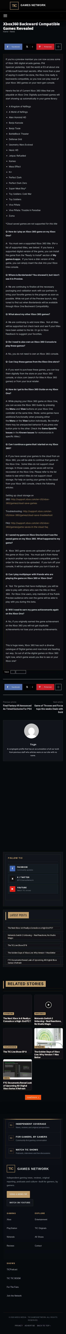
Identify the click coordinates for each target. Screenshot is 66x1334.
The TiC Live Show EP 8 (17, 945)
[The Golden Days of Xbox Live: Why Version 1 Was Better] (48, 1038)
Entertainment (41, 1219)
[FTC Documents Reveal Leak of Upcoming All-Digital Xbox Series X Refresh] (17, 1069)
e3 (13, 672)
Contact (38, 1246)
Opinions (8, 1013)
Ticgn (33, 744)
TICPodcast (12, 1269)
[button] (61, 16)
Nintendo (40, 1013)
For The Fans (13, 1287)
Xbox (6, 1078)
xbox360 (21, 672)
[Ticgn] (33, 731)
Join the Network (14, 1296)
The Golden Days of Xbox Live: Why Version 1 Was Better (31, 953)
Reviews (10, 1246)
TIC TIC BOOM (14, 1278)
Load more (32, 1097)
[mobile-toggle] (5, 16)
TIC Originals (41, 1228)
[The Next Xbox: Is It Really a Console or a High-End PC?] (17, 1005)
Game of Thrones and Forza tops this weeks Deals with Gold (48, 708)
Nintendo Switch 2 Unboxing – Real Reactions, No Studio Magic (47, 1021)
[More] (58, 47)
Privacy (19, 1326)
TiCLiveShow (10, 1047)
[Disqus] (33, 806)
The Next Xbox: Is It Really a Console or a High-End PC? (30, 928)
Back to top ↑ (44, 1326)
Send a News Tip (18, 1194)
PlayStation (12, 1228)
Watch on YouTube (20, 1203)
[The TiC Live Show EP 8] (17, 1038)
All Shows (39, 1237)
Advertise (30, 1326)
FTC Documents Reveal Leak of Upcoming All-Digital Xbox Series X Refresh (17, 1085)
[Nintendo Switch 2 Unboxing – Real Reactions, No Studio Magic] (48, 1005)
